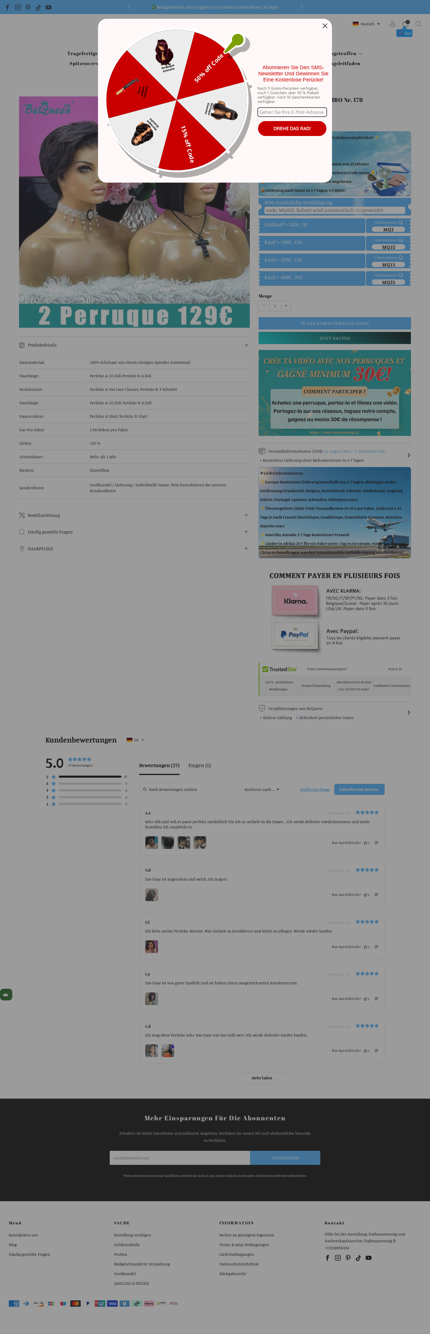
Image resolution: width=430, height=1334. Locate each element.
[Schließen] (325, 26)
